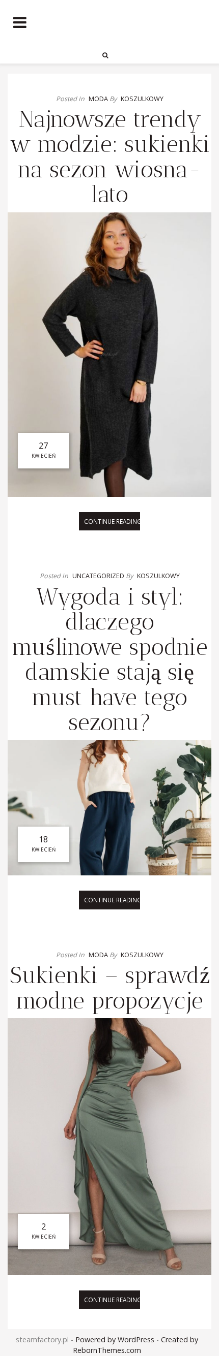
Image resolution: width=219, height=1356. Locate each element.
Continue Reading (112, 521)
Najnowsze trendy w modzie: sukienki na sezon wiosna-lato (110, 157)
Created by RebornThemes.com (135, 1345)
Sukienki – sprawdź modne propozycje (110, 988)
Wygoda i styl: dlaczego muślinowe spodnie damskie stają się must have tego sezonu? (110, 659)
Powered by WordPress (114, 1339)
